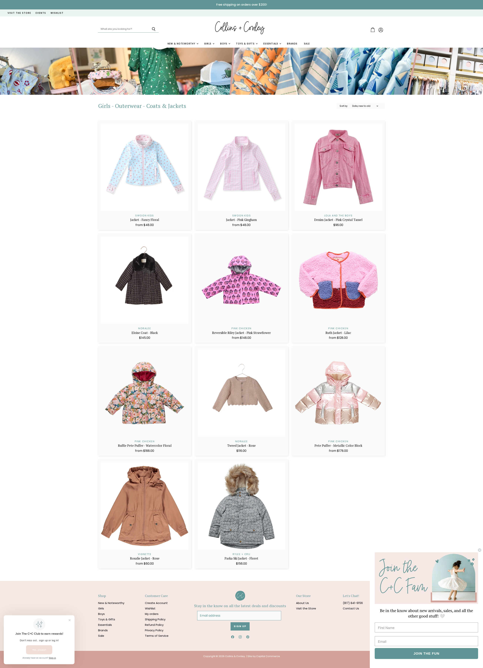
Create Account (156, 603)
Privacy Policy (154, 630)
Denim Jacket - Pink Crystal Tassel (338, 220)
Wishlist (150, 608)
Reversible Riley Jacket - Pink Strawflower (241, 333)
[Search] (154, 29)
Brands (292, 43)
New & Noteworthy (182, 43)
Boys (224, 43)
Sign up (240, 626)
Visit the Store (306, 608)
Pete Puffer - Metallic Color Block (338, 446)
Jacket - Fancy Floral (144, 220)
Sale (307, 43)
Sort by (344, 106)
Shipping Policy (155, 619)
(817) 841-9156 (353, 603)
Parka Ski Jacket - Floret (241, 558)
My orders (151, 614)
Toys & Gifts (245, 43)
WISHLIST (57, 13)
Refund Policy (154, 625)
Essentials (271, 43)
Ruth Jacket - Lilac (338, 333)
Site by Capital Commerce (264, 656)
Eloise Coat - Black (145, 333)
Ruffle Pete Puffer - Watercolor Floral (145, 446)
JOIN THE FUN (426, 653)
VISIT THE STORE (19, 13)
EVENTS (41, 13)
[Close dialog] (479, 550)
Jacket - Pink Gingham (241, 220)
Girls (208, 43)
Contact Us (351, 608)
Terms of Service (156, 636)
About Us (302, 603)
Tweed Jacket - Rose (241, 446)
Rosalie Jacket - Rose (144, 558)
